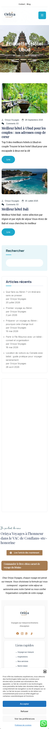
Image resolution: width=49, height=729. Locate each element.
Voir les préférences (25, 718)
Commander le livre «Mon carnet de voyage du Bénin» (22, 565)
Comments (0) (12, 123)
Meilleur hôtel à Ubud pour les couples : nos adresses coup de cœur (24, 132)
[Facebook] (17, 633)
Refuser (24, 711)
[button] (45, 671)
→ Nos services (21, 661)
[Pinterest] (26, 633)
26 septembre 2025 (34, 120)
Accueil (17, 55)
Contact (22, 4)
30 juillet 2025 (31, 201)
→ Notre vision (21, 666)
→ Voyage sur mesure (24, 652)
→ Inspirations (21, 657)
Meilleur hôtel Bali (15, 209)
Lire (8, 159)
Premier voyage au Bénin (19, 308)
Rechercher (15, 251)
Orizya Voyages (12, 120)
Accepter (24, 704)
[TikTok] (31, 633)
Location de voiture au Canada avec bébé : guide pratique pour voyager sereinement (24, 356)
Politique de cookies (23, 725)
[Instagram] (22, 633)
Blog (28, 4)
